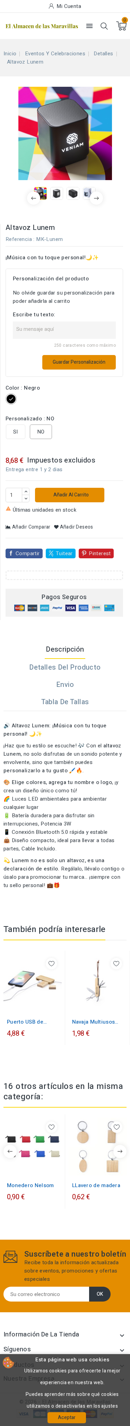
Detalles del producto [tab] (65, 667)
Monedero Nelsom (30, 1185)
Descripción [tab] (65, 649)
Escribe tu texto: (34, 314)
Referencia (19, 239)
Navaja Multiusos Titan (93, 1022)
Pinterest (100, 553)
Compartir (28, 553)
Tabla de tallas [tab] (65, 702)
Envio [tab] (65, 685)
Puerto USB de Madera (25, 1022)
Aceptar (67, 1417)
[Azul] (32, 1168)
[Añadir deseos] (51, 963)
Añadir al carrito (70, 494)
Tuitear (64, 553)
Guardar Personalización (79, 362)
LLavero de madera (96, 1185)
